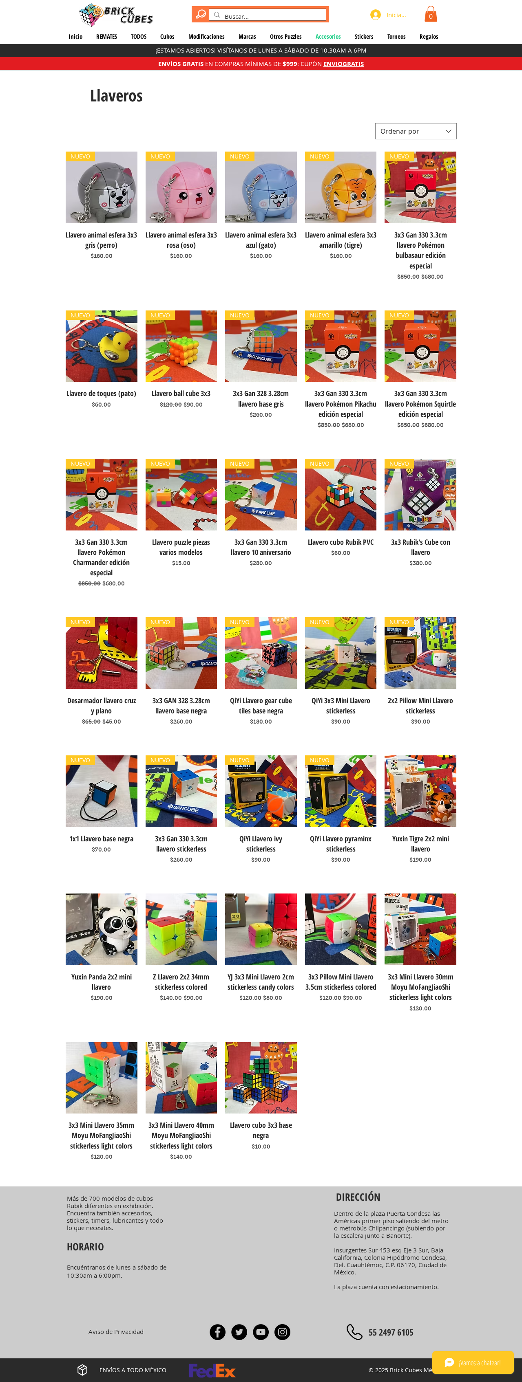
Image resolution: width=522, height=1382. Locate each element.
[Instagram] (282, 1332)
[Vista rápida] (420, 791)
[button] (431, 14)
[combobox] (416, 131)
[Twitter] (239, 1332)
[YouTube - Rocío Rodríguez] (261, 1332)
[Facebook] (218, 1332)
